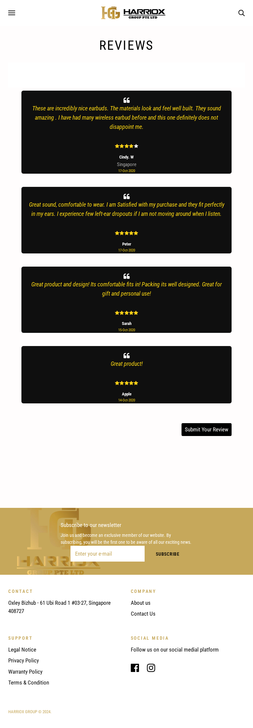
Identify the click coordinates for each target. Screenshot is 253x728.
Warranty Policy (25, 671)
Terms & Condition (28, 682)
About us (141, 602)
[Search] (241, 12)
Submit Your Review (206, 429)
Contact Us (143, 613)
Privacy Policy (23, 660)
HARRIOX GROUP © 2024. (29, 711)
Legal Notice (22, 649)
